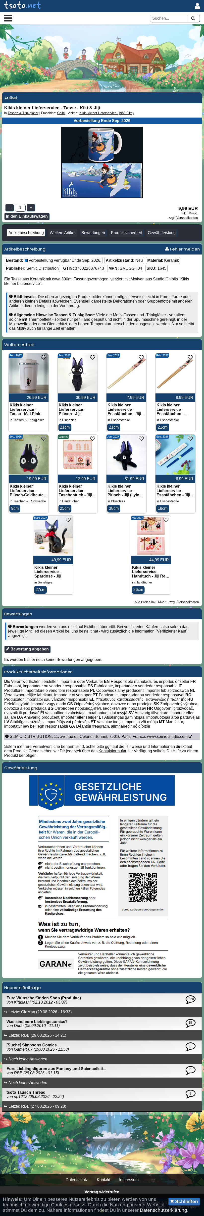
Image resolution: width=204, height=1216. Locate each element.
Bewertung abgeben (29, 649)
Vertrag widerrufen (102, 1192)
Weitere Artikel (62, 233)
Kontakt (103, 1180)
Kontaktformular (112, 751)
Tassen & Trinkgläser (23, 113)
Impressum (129, 1180)
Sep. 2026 (91, 260)
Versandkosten (187, 218)
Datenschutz (77, 1180)
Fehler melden (184, 249)
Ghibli (61, 113)
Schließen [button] (186, 1201)
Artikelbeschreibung (26, 233)
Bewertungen (93, 233)
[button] (8, 18)
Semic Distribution (42, 268)
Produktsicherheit (126, 233)
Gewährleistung (162, 233)
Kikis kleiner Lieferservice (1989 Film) (106, 113)
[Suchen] (193, 18)
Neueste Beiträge (22, 988)
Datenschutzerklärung (163, 1210)
